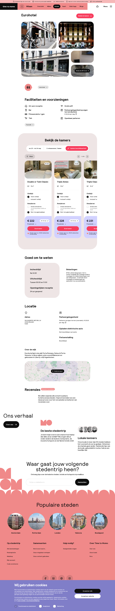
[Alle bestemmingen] (22, 6)
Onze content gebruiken (41, 556)
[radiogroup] (38, 198)
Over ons (9, 424)
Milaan (29, 6)
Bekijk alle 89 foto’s (81, 71)
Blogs (81, 6)
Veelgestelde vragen (70, 549)
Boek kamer (38, 228)
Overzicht (40, 6)
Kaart (64, 6)
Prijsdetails (30, 224)
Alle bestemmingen (13, 549)
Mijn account (11, 560)
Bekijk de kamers (83, 16)
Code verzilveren (12, 564)
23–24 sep (43, 220)
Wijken (49, 6)
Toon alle (28, 125)
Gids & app (72, 6)
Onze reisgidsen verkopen (41, 552)
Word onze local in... (39, 549)
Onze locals (93, 552)
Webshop (10, 556)
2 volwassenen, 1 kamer (54, 148)
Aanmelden (82, 482)
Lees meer (42, 87)
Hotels (57, 6)
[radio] (28, 197)
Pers (91, 556)
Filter (31, 156)
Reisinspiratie (11, 552)
